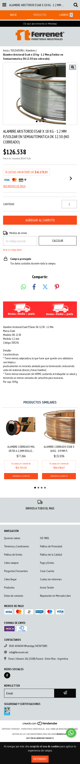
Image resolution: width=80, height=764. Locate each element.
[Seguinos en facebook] (7, 675)
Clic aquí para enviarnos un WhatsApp (40, 23)
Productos (9, 587)
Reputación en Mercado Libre (55, 596)
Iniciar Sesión (47, 587)
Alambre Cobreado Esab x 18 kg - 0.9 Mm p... (59, 449)
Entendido (40, 759)
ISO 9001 (44, 538)
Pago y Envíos (47, 563)
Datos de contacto (13, 596)
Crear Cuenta (47, 571)
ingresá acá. (62, 734)
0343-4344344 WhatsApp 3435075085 (28, 646)
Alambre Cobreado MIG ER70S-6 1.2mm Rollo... (21, 449)
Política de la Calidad (51, 554)
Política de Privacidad (51, 546)
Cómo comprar (11, 563)
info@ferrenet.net (18, 652)
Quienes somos (12, 538)
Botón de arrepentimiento (40, 738)
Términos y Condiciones (16, 546)
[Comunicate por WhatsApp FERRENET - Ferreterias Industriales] (71, 732)
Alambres (30, 50)
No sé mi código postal (12, 249)
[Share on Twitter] (45, 287)
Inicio (6, 50)
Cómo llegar (10, 579)
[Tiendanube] (40, 724)
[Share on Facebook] (34, 287)
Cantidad (8, 204)
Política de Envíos (13, 554)
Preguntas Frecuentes (16, 571)
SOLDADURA (17, 50)
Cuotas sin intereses (51, 579)
